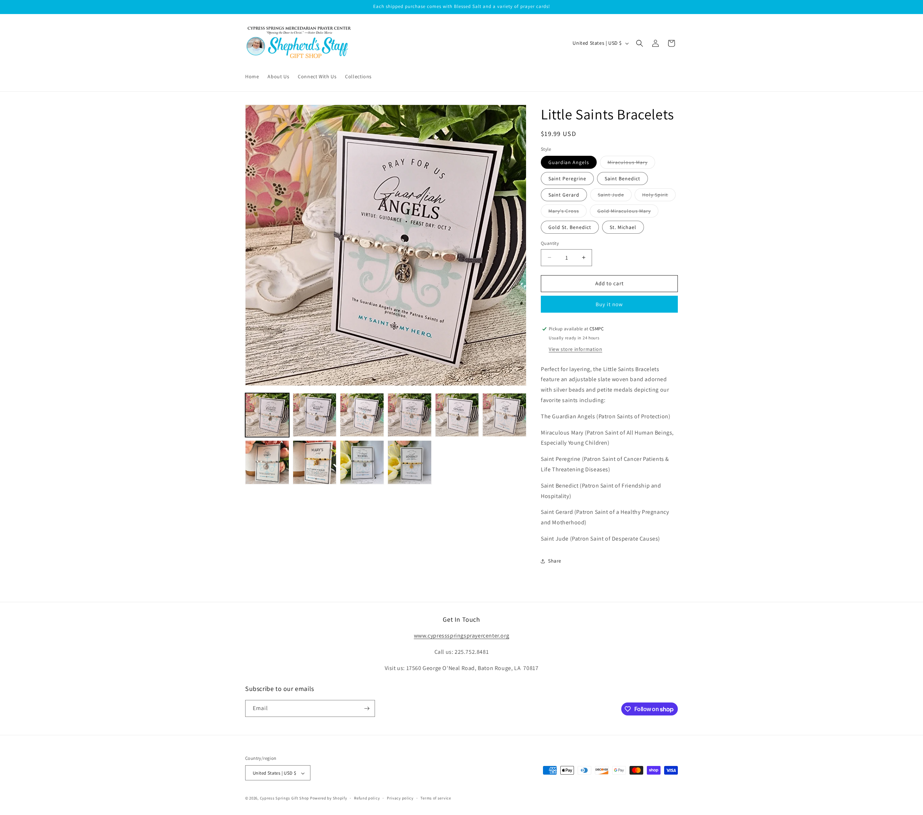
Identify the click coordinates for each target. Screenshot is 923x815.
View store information (575, 349)
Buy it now (609, 304)
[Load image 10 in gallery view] (410, 462)
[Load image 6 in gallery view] (504, 415)
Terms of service (435, 798)
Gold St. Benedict (569, 227)
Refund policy (367, 798)
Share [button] (554, 561)
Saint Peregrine (567, 178)
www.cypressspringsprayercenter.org (461, 635)
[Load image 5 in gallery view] (457, 415)
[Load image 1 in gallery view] (267, 415)
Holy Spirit (659, 196)
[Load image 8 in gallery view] (315, 462)
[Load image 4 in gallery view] (410, 415)
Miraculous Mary (631, 164)
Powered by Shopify (328, 798)
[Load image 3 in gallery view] (362, 415)
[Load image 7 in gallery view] (267, 462)
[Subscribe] (367, 708)
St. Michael (623, 227)
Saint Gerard (563, 194)
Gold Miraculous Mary (627, 212)
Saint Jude (615, 196)
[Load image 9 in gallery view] (362, 462)
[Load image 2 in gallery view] (315, 415)
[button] (640, 43)
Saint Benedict (622, 178)
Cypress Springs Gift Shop (284, 798)
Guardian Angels (568, 162)
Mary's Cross (567, 212)
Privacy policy (400, 798)
